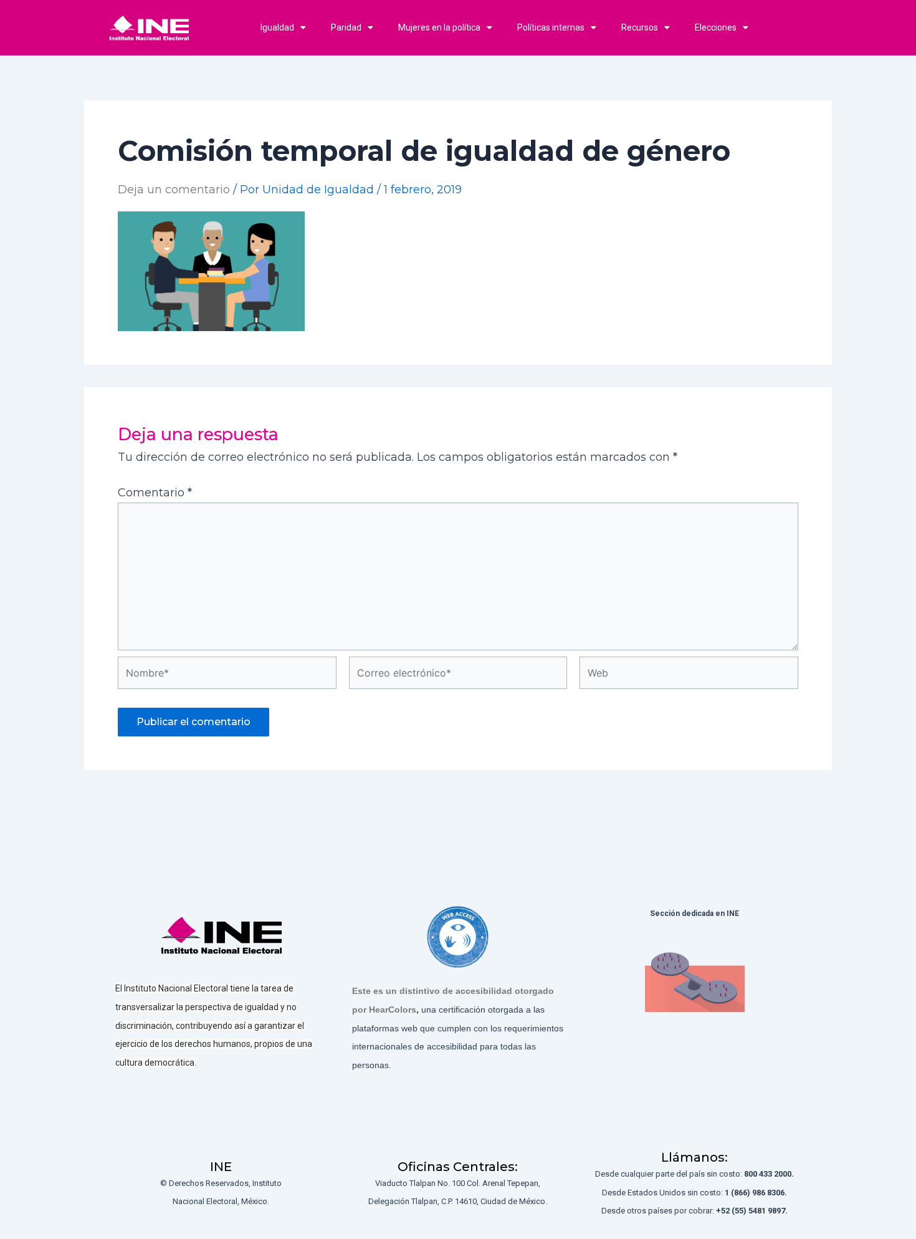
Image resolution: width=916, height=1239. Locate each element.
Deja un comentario (174, 189)
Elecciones (716, 27)
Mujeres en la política (439, 27)
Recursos (639, 27)
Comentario (155, 492)
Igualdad (277, 27)
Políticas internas (550, 27)
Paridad (346, 27)
